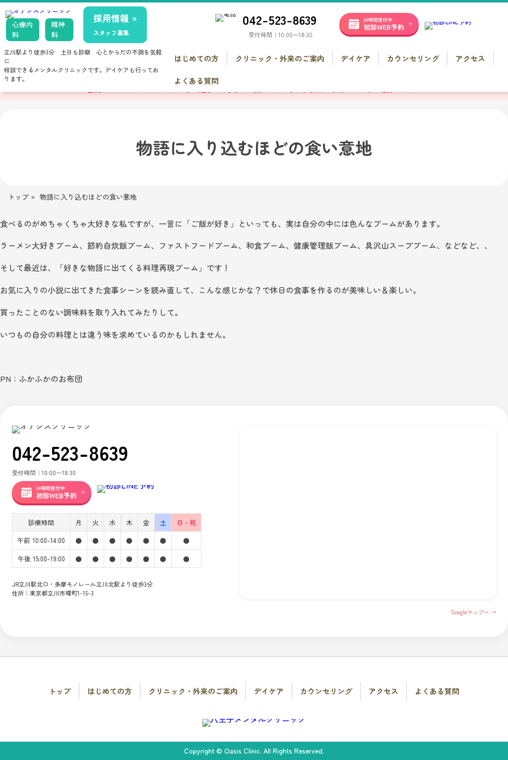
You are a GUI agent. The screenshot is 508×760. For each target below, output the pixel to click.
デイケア (356, 58)
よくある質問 (196, 80)
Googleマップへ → (473, 612)
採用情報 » (115, 24)
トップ (60, 691)
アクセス (470, 58)
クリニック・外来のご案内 (279, 58)
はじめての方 (196, 58)
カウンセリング (413, 58)
